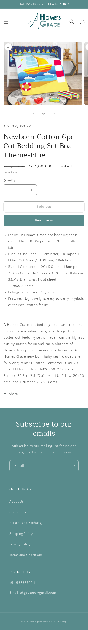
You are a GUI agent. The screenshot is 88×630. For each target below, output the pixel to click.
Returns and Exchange (26, 523)
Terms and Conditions (26, 555)
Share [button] (13, 394)
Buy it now (44, 220)
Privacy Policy (19, 544)
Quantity (9, 180)
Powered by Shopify (57, 622)
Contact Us (17, 512)
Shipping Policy (21, 534)
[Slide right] (54, 113)
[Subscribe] (73, 465)
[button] (6, 22)
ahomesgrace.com (38, 622)
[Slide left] (34, 113)
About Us (16, 502)
